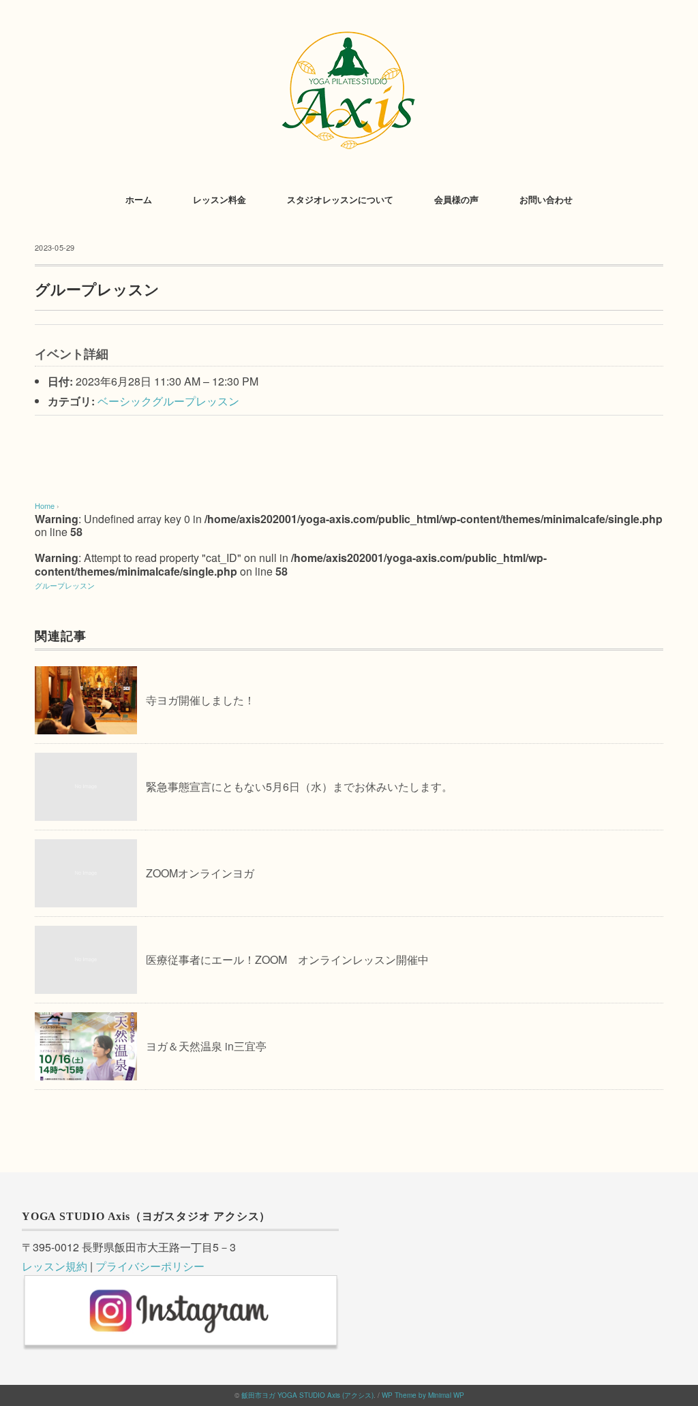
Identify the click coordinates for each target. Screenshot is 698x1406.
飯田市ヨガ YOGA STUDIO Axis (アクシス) (307, 1395)
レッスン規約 (54, 1266)
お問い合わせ (546, 200)
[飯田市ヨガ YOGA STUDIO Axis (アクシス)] (349, 30)
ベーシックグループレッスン (168, 401)
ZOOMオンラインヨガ (200, 873)
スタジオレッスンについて (340, 200)
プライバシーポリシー (149, 1266)
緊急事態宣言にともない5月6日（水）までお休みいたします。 (299, 786)
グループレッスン (65, 585)
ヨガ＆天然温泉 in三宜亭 (206, 1046)
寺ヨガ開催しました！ (200, 700)
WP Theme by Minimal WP (423, 1395)
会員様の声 (456, 200)
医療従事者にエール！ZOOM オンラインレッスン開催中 (287, 959)
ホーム (138, 200)
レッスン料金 (219, 200)
